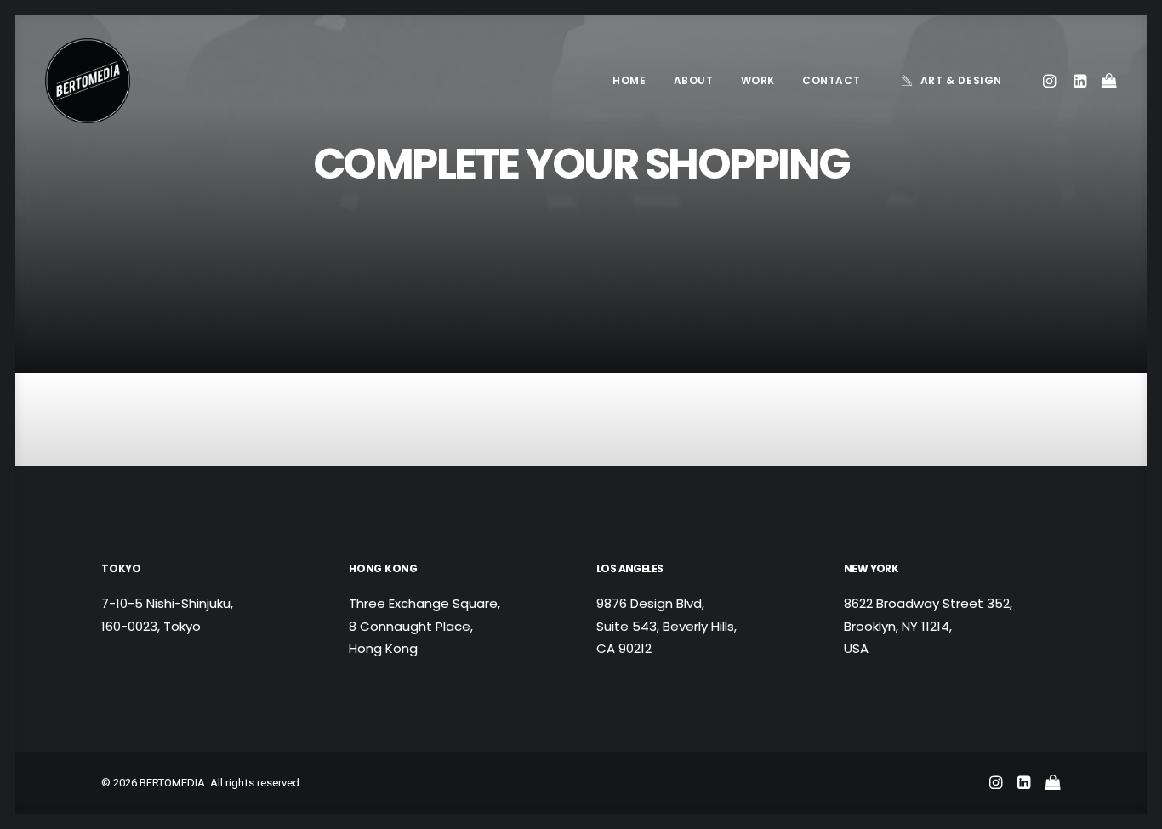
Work (758, 80)
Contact (831, 80)
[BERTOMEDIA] (87, 80)
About (694, 80)
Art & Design (961, 80)
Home (629, 80)
